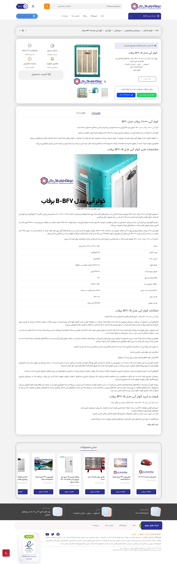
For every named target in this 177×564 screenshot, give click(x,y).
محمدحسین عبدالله (141, 550)
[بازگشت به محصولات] (22, 30)
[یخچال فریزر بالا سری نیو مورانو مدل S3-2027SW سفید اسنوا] (69, 465)
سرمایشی (118, 30)
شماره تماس (144, 509)
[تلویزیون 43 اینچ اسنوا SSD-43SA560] (43, 465)
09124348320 (118, 550)
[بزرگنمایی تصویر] (105, 82)
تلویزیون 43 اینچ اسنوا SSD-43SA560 (44, 478)
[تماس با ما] (6, 553)
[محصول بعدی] (19, 30)
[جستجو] (47, 6)
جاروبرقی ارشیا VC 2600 (147, 477)
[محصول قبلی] (25, 30)
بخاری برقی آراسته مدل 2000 (96, 478)
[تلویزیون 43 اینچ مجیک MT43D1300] (120, 465)
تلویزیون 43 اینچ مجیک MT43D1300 (121, 478)
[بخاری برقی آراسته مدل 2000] (95, 465)
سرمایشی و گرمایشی (132, 30)
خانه (157, 30)
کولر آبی (108, 30)
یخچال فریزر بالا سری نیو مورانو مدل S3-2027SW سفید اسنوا (70, 480)
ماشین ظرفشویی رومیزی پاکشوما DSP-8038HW (18, 478)
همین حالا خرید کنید (25, 16)
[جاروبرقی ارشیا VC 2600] (146, 465)
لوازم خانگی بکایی (136, 548)
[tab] (95, 113)
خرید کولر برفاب (152, 424)
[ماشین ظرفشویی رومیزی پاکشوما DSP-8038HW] (18, 465)
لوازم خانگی (147, 30)
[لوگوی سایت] (146, 6)
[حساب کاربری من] (33, 6)
